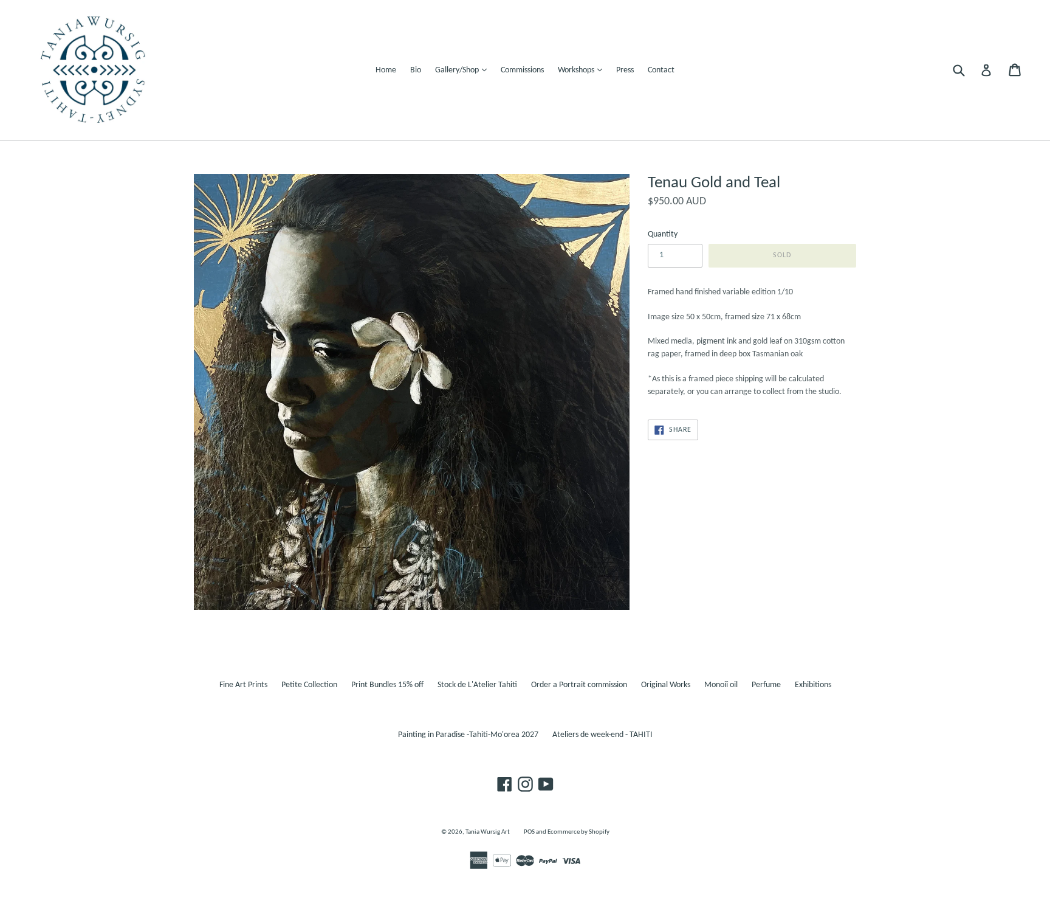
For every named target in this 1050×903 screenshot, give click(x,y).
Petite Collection (309, 685)
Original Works (665, 685)
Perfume (766, 685)
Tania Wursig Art (487, 832)
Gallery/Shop (464, 70)
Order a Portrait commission (579, 685)
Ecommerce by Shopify (578, 832)
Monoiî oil (721, 685)
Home (386, 70)
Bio (415, 70)
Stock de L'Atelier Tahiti (477, 685)
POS (529, 832)
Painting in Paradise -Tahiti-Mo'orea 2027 (468, 734)
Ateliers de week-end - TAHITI (602, 734)
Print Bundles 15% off (387, 685)
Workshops (583, 70)
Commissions (522, 70)
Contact (661, 70)
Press (625, 70)
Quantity (663, 234)
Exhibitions (813, 685)
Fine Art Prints (243, 685)
